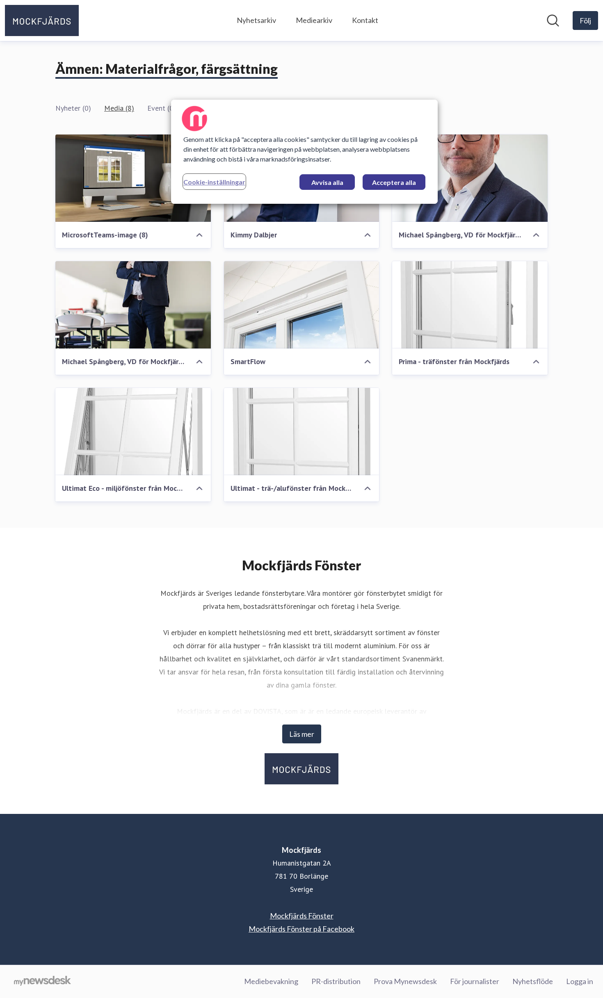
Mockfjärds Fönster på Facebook (301, 928)
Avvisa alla (327, 182)
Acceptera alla (394, 182)
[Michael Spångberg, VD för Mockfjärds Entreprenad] (470, 178)
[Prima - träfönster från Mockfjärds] (470, 305)
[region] (304, 152)
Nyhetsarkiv (256, 20)
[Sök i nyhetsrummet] (553, 20)
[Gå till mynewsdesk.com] (42, 981)
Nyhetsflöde (532, 981)
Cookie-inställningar (214, 182)
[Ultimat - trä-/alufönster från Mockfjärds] (301, 431)
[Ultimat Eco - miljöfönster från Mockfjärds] (133, 431)
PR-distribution (336, 981)
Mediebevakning (271, 981)
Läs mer (301, 733)
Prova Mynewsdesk (405, 981)
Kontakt (365, 20)
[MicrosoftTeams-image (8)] (133, 178)
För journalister (474, 981)
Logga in (579, 981)
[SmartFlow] (301, 305)
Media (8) (119, 108)
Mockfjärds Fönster (301, 915)
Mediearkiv (314, 20)
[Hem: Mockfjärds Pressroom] (42, 20)
